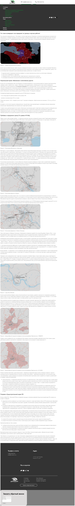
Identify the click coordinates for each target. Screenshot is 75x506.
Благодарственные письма (41, 479)
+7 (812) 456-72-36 (40, 2)
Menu (2, 5)
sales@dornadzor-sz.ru (27, 2)
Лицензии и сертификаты (41, 480)
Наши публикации (39, 478)
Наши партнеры (27, 480)
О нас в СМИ (26, 479)
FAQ (24, 482)
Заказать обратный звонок (28, 485)
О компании (26, 478)
